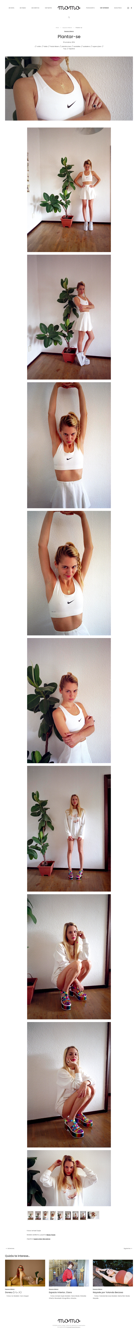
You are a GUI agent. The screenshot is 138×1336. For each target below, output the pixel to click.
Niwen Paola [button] (50, 1235)
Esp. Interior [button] (104, 8)
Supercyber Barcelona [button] (42, 1239)
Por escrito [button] (90, 8)
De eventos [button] (35, 8)
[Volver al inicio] (69, 8)
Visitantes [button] (48, 8)
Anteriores (11, 1248)
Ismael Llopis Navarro (73, 1327)
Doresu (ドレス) (13, 1292)
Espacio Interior (69, 31)
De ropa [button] (11, 8)
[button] (69, 17)
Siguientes (127, 1248)
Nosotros (118, 8)
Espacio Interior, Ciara (60, 1292)
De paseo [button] (23, 8)
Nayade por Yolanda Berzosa (108, 1292)
